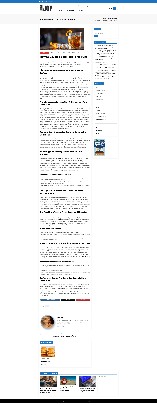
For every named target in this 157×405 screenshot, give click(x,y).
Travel (97, 133)
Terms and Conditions (78, 403)
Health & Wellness (100, 113)
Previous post (60, 333)
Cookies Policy (71, 403)
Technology (70, 11)
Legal (98, 6)
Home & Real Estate (101, 116)
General (80, 11)
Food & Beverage (44, 52)
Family (97, 102)
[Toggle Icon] (114, 8)
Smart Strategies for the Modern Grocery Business (53, 336)
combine (59, 219)
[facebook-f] (117, 1)
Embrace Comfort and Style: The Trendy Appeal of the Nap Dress (48, 390)
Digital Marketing (100, 93)
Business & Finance (100, 90)
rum (57, 77)
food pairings (59, 158)
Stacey (59, 52)
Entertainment (99, 99)
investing (61, 288)
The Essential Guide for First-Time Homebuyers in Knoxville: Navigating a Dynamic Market (104, 58)
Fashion (98, 105)
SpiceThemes (92, 401)
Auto (97, 88)
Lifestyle (61, 11)
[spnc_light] (111, 8)
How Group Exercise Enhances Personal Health (75, 336)
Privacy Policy (86, 403)
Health (77, 6)
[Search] (109, 8)
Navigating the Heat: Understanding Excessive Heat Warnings (68, 388)
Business (61, 6)
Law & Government (101, 119)
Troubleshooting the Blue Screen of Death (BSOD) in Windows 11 (87, 390)
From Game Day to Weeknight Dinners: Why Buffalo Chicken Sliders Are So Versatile (47, 360)
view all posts (60, 326)
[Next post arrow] (89, 335)
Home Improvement (88, 6)
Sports (97, 128)
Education (69, 6)
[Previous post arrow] (40, 335)
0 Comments (76, 52)
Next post (68, 333)
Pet (97, 125)
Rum (53, 52)
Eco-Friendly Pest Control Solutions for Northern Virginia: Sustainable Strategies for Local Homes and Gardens (105, 47)
